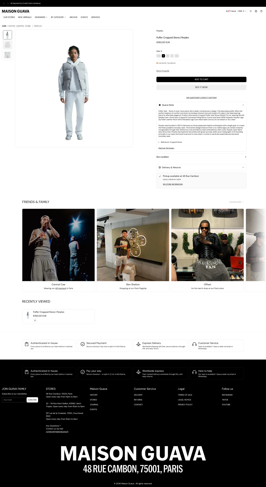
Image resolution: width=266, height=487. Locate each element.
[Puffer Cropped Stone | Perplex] (58, 316)
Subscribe (32, 400)
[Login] (256, 11)
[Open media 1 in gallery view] (7, 35)
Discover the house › (166, 148)
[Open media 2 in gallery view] (7, 44)
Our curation (162, 157)
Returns (138, 399)
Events (93, 409)
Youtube (226, 404)
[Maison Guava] (16, 11)
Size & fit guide (162, 71)
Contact (138, 404)
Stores (93, 399)
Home (4, 26)
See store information (173, 184)
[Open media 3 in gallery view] (7, 54)
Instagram (227, 394)
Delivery (138, 394)
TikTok (225, 399)
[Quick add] (35, 320)
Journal (94, 404)
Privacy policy (185, 404)
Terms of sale (185, 394)
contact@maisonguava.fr (57, 431)
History (94, 394)
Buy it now (201, 87)
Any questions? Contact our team (201, 98)
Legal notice (184, 399)
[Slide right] (8, 3)
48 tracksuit (60, 288)
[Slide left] (4, 3)
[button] (250, 11)
